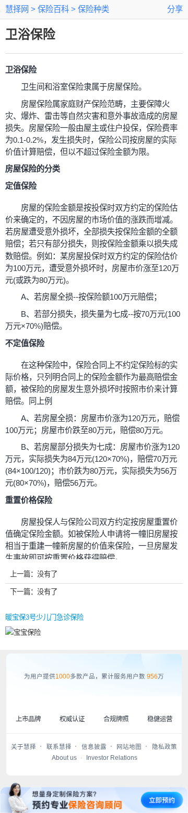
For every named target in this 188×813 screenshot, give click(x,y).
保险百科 (52, 9)
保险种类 (92, 9)
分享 (175, 9)
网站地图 (129, 747)
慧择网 (17, 9)
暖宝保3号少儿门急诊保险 (44, 617)
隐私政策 (164, 747)
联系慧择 (59, 747)
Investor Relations (111, 758)
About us (64, 758)
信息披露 (94, 747)
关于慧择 (23, 747)
